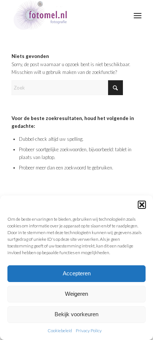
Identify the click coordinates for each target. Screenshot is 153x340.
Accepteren (77, 273)
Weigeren (76, 294)
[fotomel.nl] (63, 15)
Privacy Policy (89, 330)
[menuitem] (137, 15)
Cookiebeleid (60, 330)
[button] (142, 204)
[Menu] (137, 15)
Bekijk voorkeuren (76, 314)
